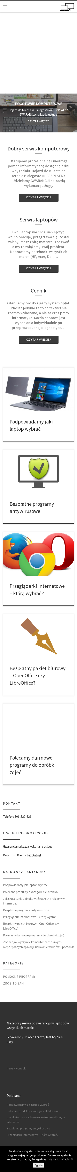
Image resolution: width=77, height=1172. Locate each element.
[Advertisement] (38, 53)
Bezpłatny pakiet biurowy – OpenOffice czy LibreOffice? (38, 675)
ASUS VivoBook (16, 1068)
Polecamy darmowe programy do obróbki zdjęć (33, 765)
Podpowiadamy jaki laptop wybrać (25, 885)
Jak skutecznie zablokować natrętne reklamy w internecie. (34, 901)
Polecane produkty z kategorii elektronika (30, 892)
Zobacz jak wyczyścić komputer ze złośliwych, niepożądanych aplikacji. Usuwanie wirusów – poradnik (38, 944)
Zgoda (38, 1165)
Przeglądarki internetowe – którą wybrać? (30, 917)
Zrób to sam (13, 983)
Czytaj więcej (38, 121)
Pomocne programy (19, 977)
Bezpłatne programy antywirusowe (26, 910)
